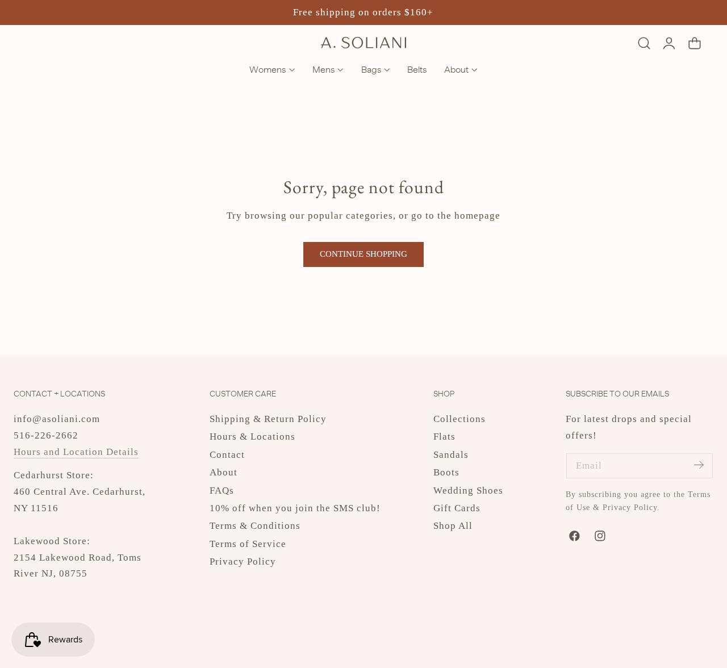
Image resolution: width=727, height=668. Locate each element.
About (223, 472)
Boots (446, 472)
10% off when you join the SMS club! (295, 508)
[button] (644, 43)
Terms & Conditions (255, 525)
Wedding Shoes (468, 490)
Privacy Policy (243, 561)
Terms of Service (248, 543)
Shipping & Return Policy (268, 419)
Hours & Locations (252, 436)
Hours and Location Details (76, 451)
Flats (444, 436)
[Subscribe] (698, 465)
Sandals (451, 454)
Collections (459, 419)
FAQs (222, 490)
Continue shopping (363, 253)
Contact (227, 454)
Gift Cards (457, 508)
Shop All (453, 525)
